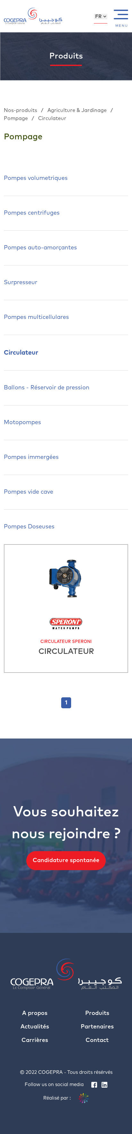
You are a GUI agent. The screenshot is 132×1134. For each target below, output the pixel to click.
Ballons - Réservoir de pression (46, 388)
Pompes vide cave (28, 492)
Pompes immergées (31, 457)
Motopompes (22, 422)
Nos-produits (21, 110)
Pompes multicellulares (36, 317)
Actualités (35, 1027)
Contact (97, 1040)
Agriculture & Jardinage (77, 110)
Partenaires (97, 1027)
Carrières (34, 1040)
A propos (34, 1013)
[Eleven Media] (83, 1098)
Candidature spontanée (66, 860)
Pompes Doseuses (29, 527)
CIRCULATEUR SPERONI (66, 642)
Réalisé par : (57, 1098)
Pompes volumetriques (36, 178)
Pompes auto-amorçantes (40, 248)
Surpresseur (20, 282)
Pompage (16, 118)
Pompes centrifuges (32, 213)
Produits (97, 1013)
